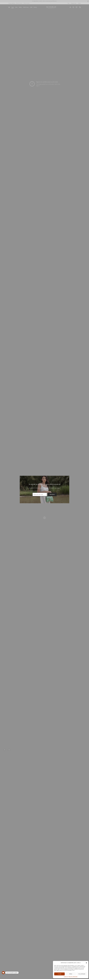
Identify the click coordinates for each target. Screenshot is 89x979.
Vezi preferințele (81, 974)
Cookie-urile (66, 976)
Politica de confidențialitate (72, 976)
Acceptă (59, 974)
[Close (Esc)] (67, 478)
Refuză (70, 974)
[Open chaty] (3, 972)
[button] (86, 962)
